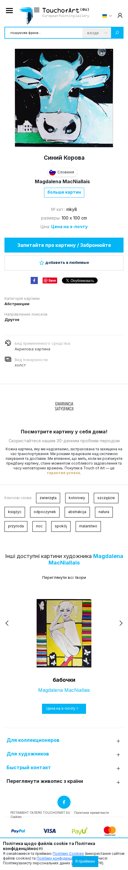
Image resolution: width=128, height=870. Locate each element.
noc (39, 526)
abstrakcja (77, 512)
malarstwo (88, 526)
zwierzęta (48, 498)
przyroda (16, 526)
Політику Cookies (68, 853)
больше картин (64, 192)
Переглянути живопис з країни (45, 781)
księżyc (14, 512)
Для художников (28, 754)
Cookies (15, 817)
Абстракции (16, 303)
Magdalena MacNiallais (62, 181)
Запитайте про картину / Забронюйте (64, 245)
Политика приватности (91, 812)
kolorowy (77, 498)
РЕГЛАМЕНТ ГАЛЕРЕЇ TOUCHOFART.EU (40, 812)
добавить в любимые (67, 262)
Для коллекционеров (33, 740)
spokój (61, 526)
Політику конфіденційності (60, 858)
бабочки (64, 680)
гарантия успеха (63, 473)
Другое (11, 319)
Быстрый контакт (29, 767)
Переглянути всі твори (64, 577)
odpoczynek (45, 512)
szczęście (106, 498)
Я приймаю (85, 861)
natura (104, 512)
